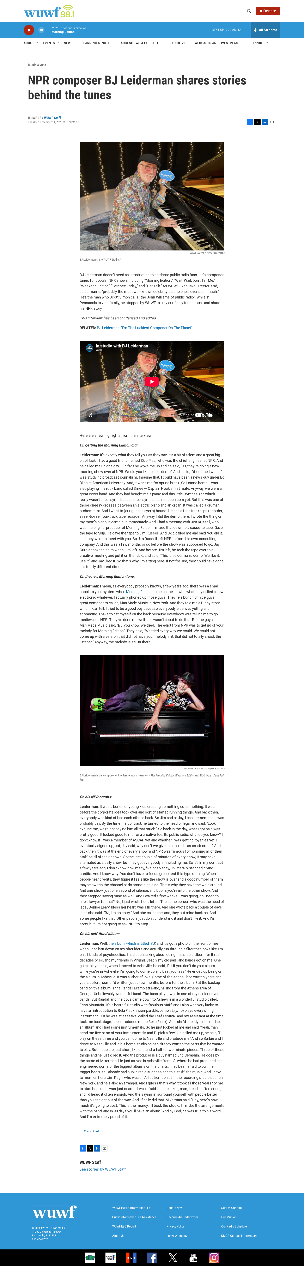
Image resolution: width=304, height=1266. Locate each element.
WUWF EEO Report (124, 1226)
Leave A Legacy (177, 1235)
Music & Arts (37, 65)
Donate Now (175, 1207)
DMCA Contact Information (239, 1235)
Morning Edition (139, 592)
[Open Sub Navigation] (37, 43)
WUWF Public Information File (131, 1207)
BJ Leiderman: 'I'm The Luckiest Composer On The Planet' (144, 328)
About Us (118, 1235)
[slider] (48, 30)
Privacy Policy (175, 1226)
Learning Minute (96, 43)
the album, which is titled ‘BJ (131, 943)
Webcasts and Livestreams (218, 43)
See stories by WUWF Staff (103, 1169)
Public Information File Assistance (134, 1217)
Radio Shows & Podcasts (140, 43)
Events (49, 43)
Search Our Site (231, 1207)
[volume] (41, 30)
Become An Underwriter (182, 1217)
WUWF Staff (52, 118)
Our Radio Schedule (234, 1226)
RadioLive (178, 43)
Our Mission (229, 1217)
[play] (29, 30)
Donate (269, 11)
